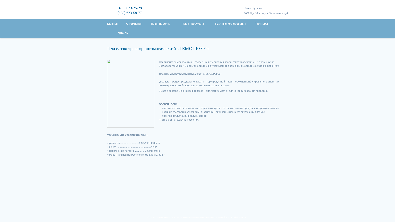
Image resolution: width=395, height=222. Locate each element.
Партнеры (261, 23)
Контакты (122, 33)
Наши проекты (160, 23)
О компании (134, 23)
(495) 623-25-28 (129, 8)
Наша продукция (193, 23)
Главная (112, 23)
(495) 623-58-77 (129, 13)
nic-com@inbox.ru (254, 8)
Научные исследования (230, 23)
